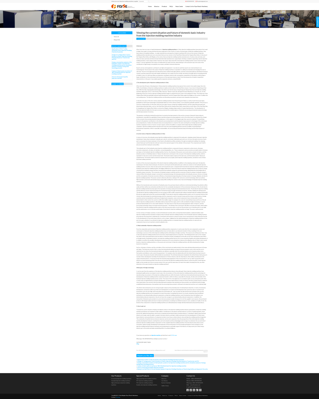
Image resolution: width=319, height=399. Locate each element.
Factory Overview (166, 382)
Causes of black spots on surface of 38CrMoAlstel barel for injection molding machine (161, 366)
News (115, 36)
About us (156, 6)
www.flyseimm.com (195, 385)
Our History (164, 380)
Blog (206, 20)
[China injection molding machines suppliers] (122, 8)
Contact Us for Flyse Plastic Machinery (196, 6)
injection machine (156, 335)
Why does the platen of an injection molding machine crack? (150, 350)
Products (164, 6)
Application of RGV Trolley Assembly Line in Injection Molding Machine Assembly (160, 359)
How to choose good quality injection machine (150, 367)
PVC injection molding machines (144, 382)
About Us (163, 378)
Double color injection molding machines (146, 385)
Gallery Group (165, 385)
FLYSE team (174, 335)
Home (150, 6)
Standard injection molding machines (120, 380)
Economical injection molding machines (121, 378)
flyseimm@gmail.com (202, 1)
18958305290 (190, 1)
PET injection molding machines (144, 380)
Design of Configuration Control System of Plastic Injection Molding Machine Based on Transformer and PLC (168, 361)
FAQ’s (171, 6)
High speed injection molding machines (146, 378)
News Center (179, 6)
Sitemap (118, 397)
